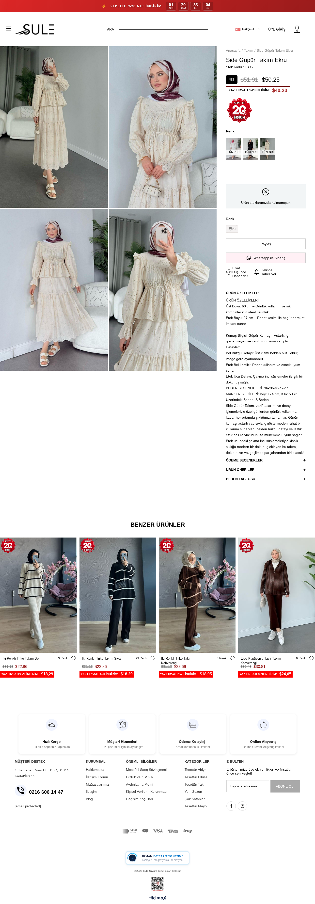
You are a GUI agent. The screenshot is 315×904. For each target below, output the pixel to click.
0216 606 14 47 (46, 792)
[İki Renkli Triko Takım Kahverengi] (197, 595)
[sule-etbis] (157, 884)
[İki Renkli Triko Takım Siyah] (118, 595)
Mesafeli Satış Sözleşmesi (146, 770)
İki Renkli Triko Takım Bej (20, 658)
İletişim (91, 791)
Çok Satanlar (195, 799)
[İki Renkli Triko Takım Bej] (38, 595)
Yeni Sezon (193, 791)
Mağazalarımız (97, 784)
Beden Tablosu (240, 479)
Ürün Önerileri (240, 470)
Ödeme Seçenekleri (245, 460)
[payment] (157, 831)
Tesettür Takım (196, 784)
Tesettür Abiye (195, 770)
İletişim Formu (97, 777)
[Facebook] (231, 806)
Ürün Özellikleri (243, 293)
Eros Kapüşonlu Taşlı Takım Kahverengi (261, 659)
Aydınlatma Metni (139, 784)
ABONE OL (284, 786)
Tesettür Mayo (196, 806)
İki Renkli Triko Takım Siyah (102, 658)
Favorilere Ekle (73, 658)
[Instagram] (242, 806)
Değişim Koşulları (139, 799)
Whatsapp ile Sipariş (269, 258)
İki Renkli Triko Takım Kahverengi (176, 659)
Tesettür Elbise (196, 777)
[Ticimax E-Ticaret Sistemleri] (157, 898)
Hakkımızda (95, 770)
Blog (89, 799)
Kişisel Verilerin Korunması (146, 791)
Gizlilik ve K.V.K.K (139, 777)
